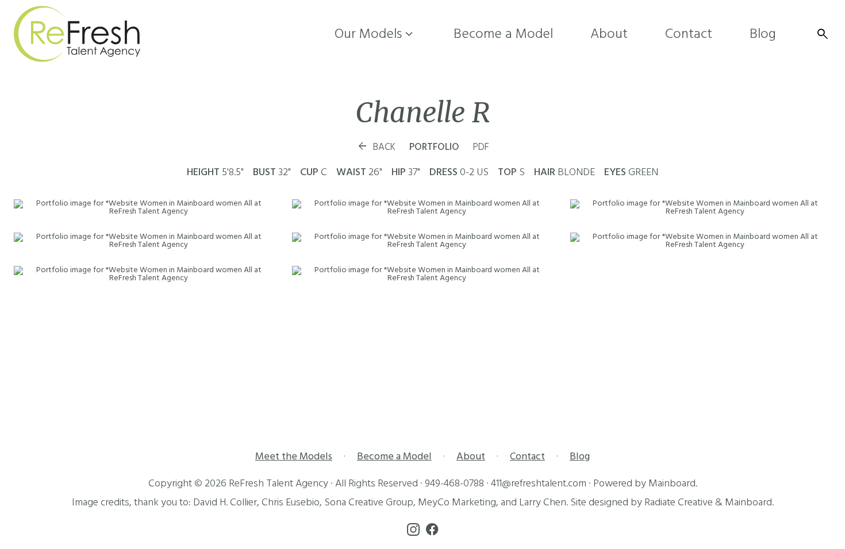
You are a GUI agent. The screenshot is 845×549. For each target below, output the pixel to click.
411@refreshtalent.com (538, 483)
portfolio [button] (434, 147)
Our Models (375, 34)
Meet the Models (293, 456)
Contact (688, 34)
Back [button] (375, 147)
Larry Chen (542, 502)
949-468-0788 (454, 483)
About (609, 34)
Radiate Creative (678, 502)
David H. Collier (225, 502)
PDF (481, 147)
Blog (763, 34)
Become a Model (503, 34)
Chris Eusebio (291, 502)
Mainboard (672, 483)
